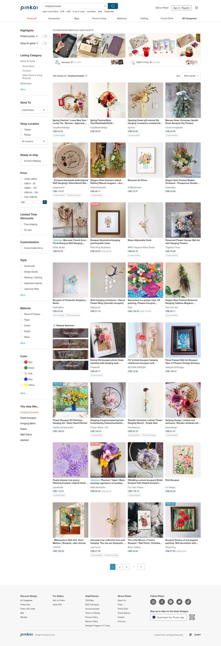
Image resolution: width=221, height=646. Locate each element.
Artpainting (170, 547)
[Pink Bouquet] (183, 460)
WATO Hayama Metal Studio (141, 247)
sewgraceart (58, 187)
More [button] (22, 89)
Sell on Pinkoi (162, 7)
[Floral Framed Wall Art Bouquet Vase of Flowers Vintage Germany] (183, 340)
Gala (130, 307)
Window (23, 617)
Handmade (109, 11)
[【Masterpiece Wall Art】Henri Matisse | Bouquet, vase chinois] (70, 520)
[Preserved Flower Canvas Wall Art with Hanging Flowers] (183, 220)
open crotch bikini (50, 11)
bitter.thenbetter (97, 487)
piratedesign (171, 427)
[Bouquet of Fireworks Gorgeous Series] (70, 280)
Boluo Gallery (134, 547)
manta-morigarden (174, 127)
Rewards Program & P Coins (97, 626)
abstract (24, 440)
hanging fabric (27, 423)
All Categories (26, 600)
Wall (22, 613)
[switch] (33, 36)
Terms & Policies (92, 613)
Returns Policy (91, 621)
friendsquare (134, 427)
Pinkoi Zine (25, 604)
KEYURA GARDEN (137, 367)
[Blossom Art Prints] (145, 160)
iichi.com (122, 621)
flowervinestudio (98, 187)
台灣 (62, 11)
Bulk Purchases (92, 604)
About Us (122, 600)
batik (100, 11)
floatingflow (58, 307)
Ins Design (170, 487)
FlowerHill (95, 367)
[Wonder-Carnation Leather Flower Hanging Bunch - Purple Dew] (145, 400)
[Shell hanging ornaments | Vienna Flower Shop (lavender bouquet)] (108, 280)
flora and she (171, 307)
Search (113, 6)
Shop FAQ (57, 604)
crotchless (91, 11)
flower (23, 429)
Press (120, 604)
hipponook (95, 307)
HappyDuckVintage (174, 367)
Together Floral (172, 247)
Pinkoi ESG (123, 609)
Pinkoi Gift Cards (27, 609)
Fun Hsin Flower (135, 487)
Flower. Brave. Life (99, 427)
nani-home (95, 547)
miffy (68, 11)
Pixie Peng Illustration (100, 247)
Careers (121, 617)
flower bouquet (28, 417)
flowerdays (170, 187)
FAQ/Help (89, 600)
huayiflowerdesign (61, 127)
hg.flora (131, 127)
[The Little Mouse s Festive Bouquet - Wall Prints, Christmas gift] (145, 520)
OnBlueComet (134, 187)
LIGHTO (57, 547)
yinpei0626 (58, 487)
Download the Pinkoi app (170, 617)
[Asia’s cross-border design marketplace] (28, 8)
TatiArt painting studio (63, 427)
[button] (45, 202)
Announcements (92, 609)
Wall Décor (26, 434)
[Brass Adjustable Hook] (145, 220)
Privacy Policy (91, 617)
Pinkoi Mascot (124, 613)
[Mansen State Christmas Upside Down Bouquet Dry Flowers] (183, 100)
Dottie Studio (59, 247)
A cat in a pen (79, 11)
